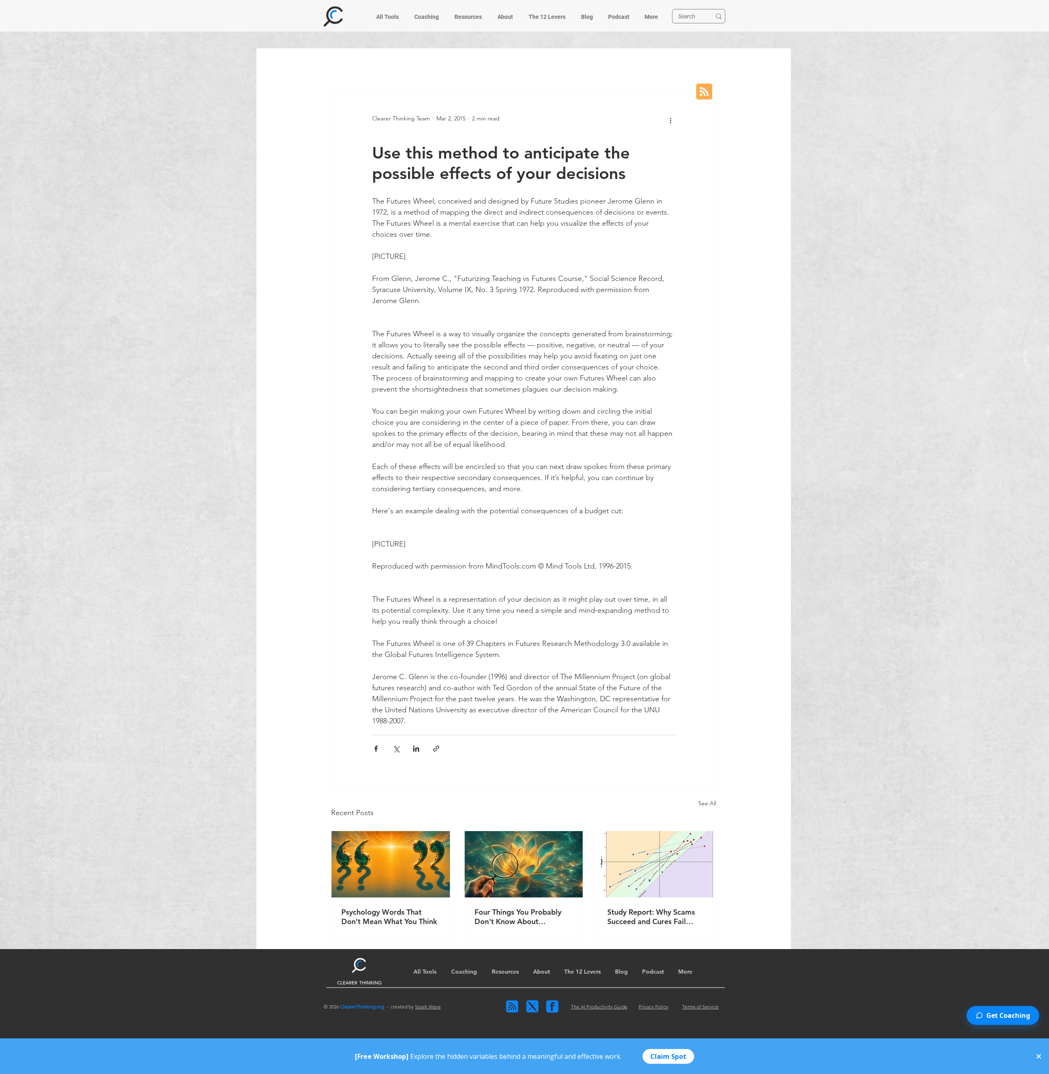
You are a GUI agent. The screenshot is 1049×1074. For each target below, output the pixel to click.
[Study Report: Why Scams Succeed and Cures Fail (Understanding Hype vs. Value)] (656, 864)
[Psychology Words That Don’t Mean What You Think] (391, 864)
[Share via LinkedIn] (416, 748)
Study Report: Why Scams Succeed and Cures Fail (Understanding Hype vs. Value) (651, 916)
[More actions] (670, 121)
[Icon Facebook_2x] (552, 1006)
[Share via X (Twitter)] (396, 748)
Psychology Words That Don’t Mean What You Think (389, 916)
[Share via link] (436, 748)
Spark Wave (428, 1007)
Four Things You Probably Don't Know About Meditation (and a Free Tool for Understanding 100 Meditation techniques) (522, 916)
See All (707, 803)
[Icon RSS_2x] (512, 1006)
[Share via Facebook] (376, 748)
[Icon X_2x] (532, 1006)
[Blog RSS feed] (704, 92)
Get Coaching (1008, 1015)
